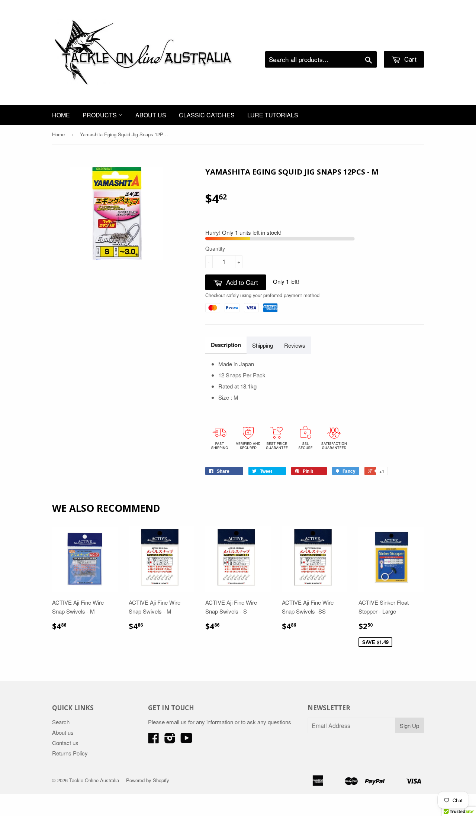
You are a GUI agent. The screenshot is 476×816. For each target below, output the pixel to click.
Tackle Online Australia (94, 780)
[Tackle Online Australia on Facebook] (153, 740)
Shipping (262, 345)
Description (226, 345)
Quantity (215, 248)
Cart (409, 59)
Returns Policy (70, 753)
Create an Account (403, 42)
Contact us (65, 743)
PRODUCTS (100, 115)
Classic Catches (207, 115)
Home (61, 115)
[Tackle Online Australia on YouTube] (186, 740)
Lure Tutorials (272, 115)
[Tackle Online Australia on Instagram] (170, 740)
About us (150, 115)
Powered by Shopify (147, 780)
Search (61, 722)
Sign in (362, 42)
